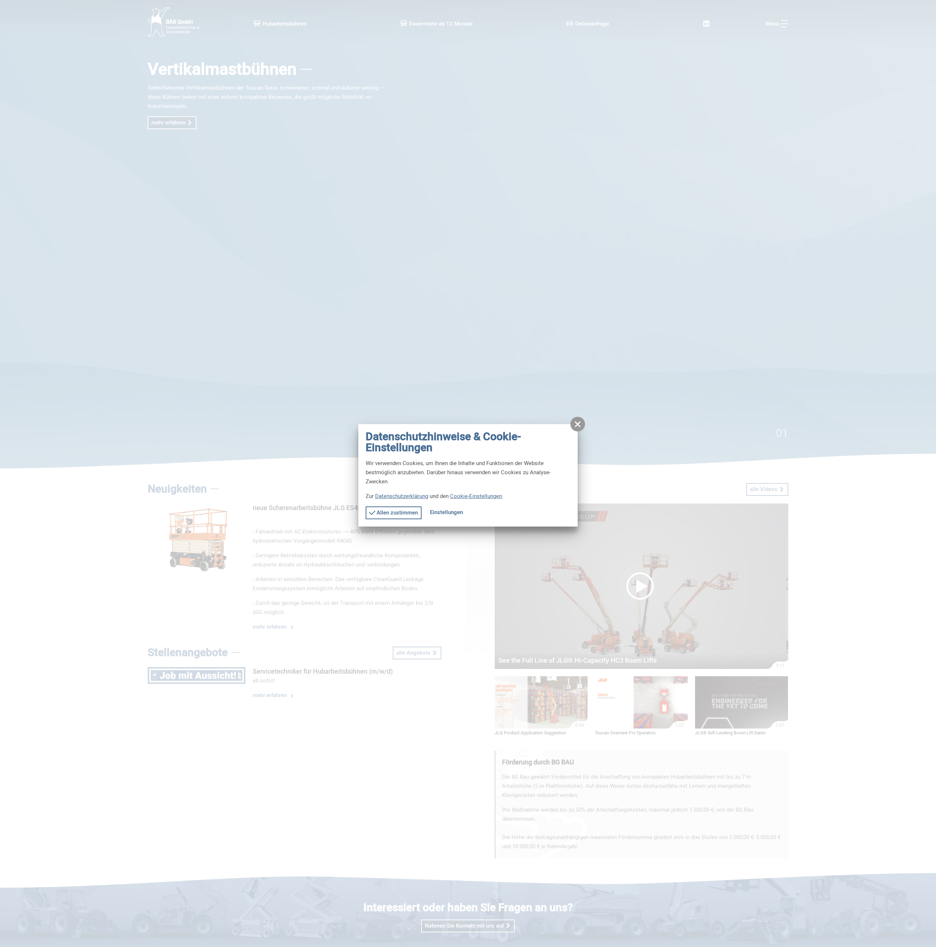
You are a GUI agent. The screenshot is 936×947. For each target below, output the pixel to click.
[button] (577, 424)
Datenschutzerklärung (401, 496)
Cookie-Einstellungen (476, 496)
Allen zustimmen (396, 513)
